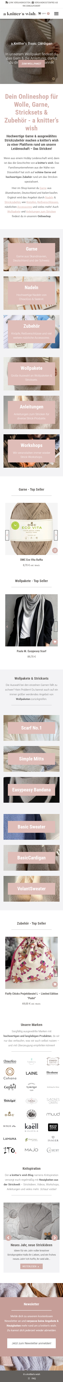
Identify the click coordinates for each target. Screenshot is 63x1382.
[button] (7, 535)
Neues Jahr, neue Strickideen (31, 1245)
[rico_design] (53, 1127)
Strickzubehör (12, 202)
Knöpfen (31, 202)
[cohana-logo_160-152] (10, 1073)
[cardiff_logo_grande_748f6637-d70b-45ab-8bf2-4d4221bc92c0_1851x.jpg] (53, 1150)
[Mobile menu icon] (56, 14)
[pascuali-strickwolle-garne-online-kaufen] (31, 1140)
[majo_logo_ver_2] (31, 1149)
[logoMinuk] (10, 1126)
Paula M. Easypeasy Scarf (31, 651)
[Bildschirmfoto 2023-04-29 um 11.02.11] (53, 1073)
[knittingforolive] (53, 1087)
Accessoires (24, 206)
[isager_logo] (53, 1140)
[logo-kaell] (31, 1127)
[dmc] (10, 1114)
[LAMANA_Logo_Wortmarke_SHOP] (10, 1139)
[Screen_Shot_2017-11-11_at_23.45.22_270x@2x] (10, 1101)
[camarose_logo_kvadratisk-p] (31, 1101)
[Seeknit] (31, 1061)
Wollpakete (13, 211)
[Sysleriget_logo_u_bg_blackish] (31, 1087)
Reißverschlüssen (47, 202)
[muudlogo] (53, 1114)
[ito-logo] (10, 1150)
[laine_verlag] (31, 1073)
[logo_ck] (53, 1061)
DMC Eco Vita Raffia (31, 559)
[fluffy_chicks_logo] (31, 1114)
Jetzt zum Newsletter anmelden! (31, 1343)
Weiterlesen (29, 1266)
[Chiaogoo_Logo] (10, 1061)
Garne (43, 188)
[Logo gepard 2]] (10, 1087)
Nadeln (49, 197)
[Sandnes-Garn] (53, 1101)
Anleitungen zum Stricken (41, 211)
